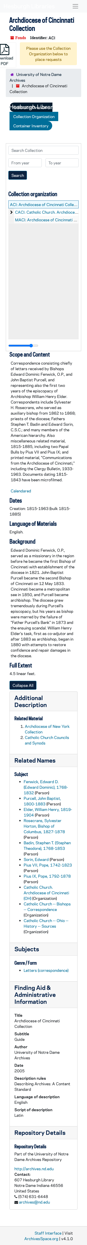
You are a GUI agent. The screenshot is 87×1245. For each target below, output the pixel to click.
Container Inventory (30, 125)
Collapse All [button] (23, 685)
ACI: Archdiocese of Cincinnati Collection (46, 204)
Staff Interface (48, 1233)
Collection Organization (34, 116)
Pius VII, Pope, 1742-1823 (48, 864)
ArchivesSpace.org (41, 1238)
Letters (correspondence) (46, 970)
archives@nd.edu (34, 1201)
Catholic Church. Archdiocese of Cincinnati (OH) (46, 893)
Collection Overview (31, 107)
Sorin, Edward (36, 859)
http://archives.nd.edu (34, 1168)
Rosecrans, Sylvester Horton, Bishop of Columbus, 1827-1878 (44, 826)
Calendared (21, 490)
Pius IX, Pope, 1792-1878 (47, 876)
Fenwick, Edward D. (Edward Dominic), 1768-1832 (46, 787)
